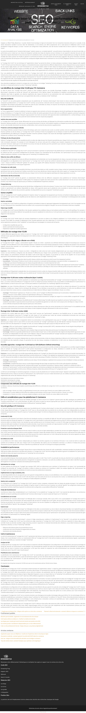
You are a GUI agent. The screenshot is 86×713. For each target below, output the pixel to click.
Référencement (30, 2)
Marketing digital (17, 2)
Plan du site (43, 712)
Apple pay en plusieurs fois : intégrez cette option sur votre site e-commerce (22, 611)
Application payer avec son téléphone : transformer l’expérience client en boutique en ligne (24, 633)
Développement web (56, 4)
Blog (82, 3)
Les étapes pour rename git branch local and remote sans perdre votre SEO (20, 621)
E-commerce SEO (67, 4)
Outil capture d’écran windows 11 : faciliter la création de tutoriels (18, 619)
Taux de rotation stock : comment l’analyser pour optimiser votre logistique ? (21, 640)
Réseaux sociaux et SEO (27, 6)
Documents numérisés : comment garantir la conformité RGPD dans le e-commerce (22, 636)
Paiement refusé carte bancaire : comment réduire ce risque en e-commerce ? (64, 611)
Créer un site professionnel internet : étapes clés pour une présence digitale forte (22, 626)
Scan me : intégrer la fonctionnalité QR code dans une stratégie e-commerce (20, 638)
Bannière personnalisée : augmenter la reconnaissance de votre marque (19, 616)
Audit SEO (76, 4)
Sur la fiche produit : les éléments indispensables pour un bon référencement (21, 623)
